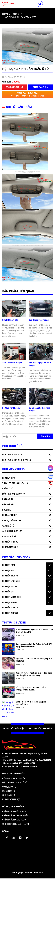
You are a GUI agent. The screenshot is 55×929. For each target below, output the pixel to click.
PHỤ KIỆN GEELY (9, 570)
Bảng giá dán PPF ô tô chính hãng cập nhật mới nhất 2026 (33, 703)
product (15, 14)
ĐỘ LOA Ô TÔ (7, 499)
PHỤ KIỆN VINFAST (10, 612)
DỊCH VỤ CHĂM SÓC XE (11, 520)
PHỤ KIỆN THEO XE (10, 541)
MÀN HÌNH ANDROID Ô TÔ (13, 493)
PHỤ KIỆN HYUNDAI (10, 575)
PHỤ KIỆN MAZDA (9, 586)
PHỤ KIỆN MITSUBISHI (11, 596)
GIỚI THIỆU (19, 728)
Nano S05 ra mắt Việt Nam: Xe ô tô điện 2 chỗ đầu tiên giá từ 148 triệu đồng (34, 674)
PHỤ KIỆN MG (8, 591)
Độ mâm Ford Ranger (11, 408)
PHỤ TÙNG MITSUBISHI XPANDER (16, 459)
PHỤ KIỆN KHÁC (8, 477)
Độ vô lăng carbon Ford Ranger (39, 409)
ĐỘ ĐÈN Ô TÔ (8, 504)
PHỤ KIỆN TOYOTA (10, 607)
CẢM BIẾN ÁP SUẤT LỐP (12, 531)
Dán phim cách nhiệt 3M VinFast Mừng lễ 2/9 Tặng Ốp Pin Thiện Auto (34, 645)
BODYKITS (6, 509)
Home (5, 14)
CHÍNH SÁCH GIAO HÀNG (14, 819)
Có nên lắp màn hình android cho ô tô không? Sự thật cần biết (31, 688)
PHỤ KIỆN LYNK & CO (11, 581)
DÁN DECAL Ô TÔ (9, 536)
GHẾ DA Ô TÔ (7, 488)
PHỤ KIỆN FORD (8, 565)
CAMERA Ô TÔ (8, 525)
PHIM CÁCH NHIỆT (10, 515)
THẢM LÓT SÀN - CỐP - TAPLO (15, 483)
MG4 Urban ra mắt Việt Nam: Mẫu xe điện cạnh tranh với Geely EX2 (34, 630)
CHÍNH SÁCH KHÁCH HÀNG (15, 824)
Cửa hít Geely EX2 (10, 320)
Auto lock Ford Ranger (12, 362)
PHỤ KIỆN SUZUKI (9, 602)
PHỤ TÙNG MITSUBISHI (12, 454)
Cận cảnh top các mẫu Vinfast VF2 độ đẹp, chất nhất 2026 (34, 659)
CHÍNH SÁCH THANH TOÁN (15, 815)
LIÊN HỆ (29, 728)
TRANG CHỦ (8, 728)
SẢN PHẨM (47, 728)
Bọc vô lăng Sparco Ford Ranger (40, 364)
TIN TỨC (37, 728)
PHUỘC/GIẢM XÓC (10, 547)
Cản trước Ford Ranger (39, 320)
